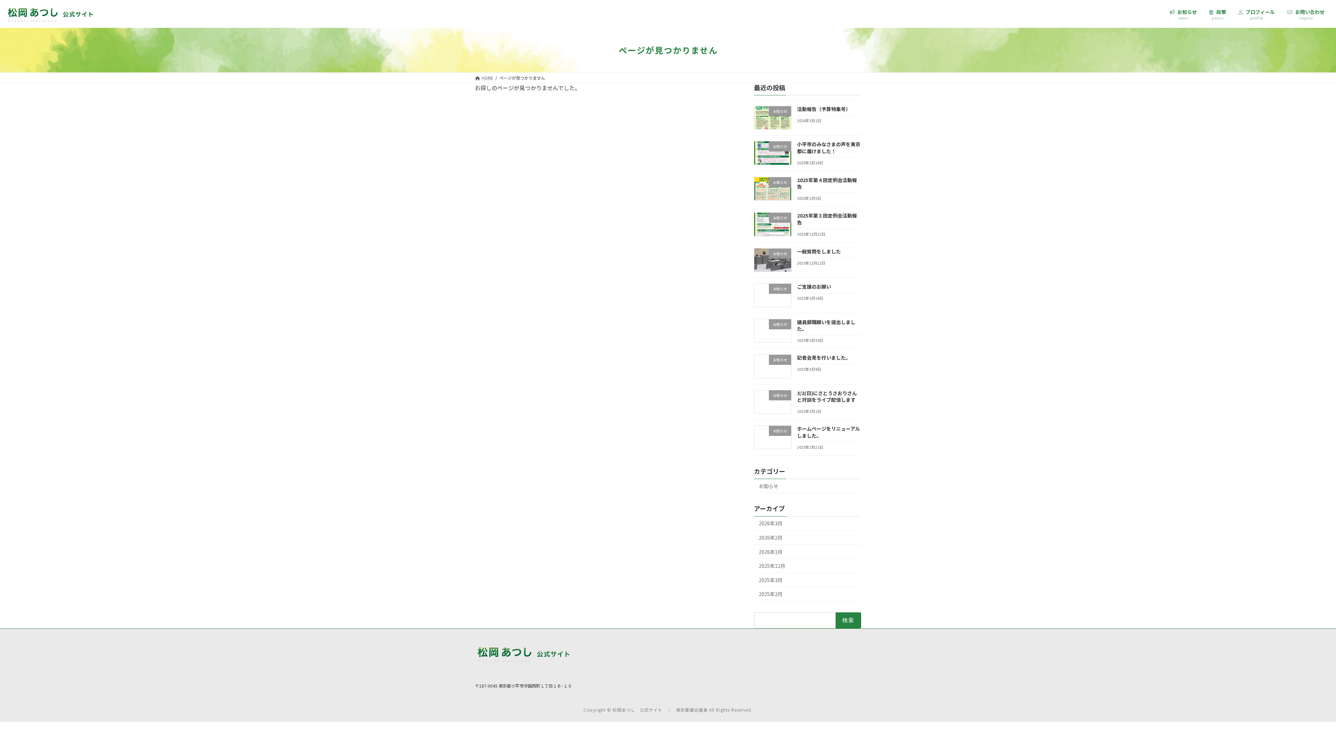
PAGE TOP (1295, 716)
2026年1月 (770, 551)
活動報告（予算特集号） (824, 108)
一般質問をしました (819, 251)
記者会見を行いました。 (824, 357)
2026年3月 (770, 523)
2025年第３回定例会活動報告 (827, 219)
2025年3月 (770, 580)
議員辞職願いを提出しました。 (826, 325)
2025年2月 (770, 593)
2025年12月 (772, 565)
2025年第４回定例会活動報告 (827, 183)
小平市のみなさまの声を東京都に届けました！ (828, 148)
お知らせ (768, 486)
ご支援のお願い (814, 286)
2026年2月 (770, 537)
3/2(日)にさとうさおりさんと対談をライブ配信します (827, 397)
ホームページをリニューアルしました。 (828, 432)
